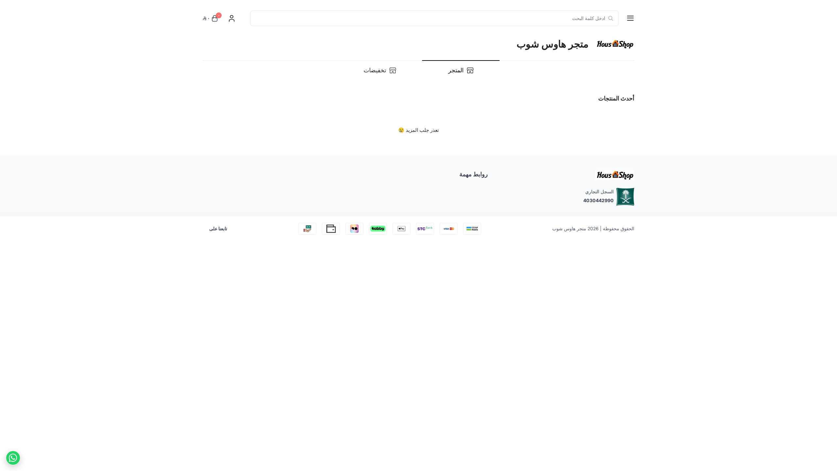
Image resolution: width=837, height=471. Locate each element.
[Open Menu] (630, 18)
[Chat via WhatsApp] (13, 458)
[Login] (231, 18)
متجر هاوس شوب (569, 228)
